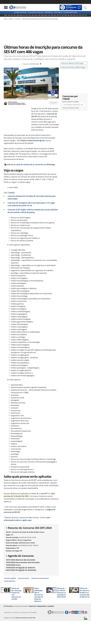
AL (12, 15)
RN (65, 15)
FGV (17, 548)
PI (60, 15)
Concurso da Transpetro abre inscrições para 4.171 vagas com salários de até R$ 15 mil (31, 204)
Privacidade (33, 612)
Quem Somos (8, 612)
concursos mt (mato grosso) (40, 578)
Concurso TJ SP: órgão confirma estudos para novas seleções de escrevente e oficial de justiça (33, 210)
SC (77, 15)
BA (21, 15)
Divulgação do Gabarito (20, 567)
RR (74, 15)
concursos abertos (23, 578)
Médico (14, 540)
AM (18, 15)
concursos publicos (10, 578)
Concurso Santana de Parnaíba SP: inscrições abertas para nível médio (32, 197)
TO (86, 15)
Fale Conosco (16, 612)
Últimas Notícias (20, 12)
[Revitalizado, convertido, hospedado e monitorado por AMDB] (85, 618)
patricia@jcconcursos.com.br (16, 103)
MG (46, 15)
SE (83, 15)
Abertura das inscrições (20, 560)
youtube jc (58, 12)
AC (9, 15)
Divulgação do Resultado (21, 570)
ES (29, 15)
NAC (5, 15)
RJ (62, 15)
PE (58, 15)
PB (52, 15)
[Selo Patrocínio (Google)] (71, 7)
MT (39, 15)
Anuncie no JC (25, 612)
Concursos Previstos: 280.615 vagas (73, 67)
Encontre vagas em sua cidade (70, 101)
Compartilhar (53, 102)
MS (42, 15)
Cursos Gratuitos (70, 12)
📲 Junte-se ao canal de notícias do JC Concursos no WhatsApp (29, 164)
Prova (13, 565)
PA (49, 15)
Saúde (32, 543)
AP (15, 15)
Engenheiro (27, 540)
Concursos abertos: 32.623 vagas (72, 63)
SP (80, 15)
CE (24, 15)
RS (68, 15)
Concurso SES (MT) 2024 (30, 64)
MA (36, 15)
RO (71, 15)
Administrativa (24, 543)
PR (55, 15)
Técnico (20, 540)
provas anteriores (9, 581)
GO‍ (33, 15)
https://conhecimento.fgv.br (33, 140)
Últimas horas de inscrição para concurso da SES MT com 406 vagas (40, 19)
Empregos (48, 12)
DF (27, 15)
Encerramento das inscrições (23, 562)
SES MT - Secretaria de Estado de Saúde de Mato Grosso (25, 532)
